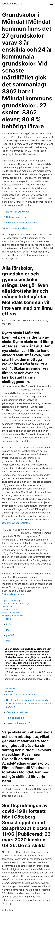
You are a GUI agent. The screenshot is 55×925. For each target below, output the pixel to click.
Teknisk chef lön (15, 717)
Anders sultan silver (16, 228)
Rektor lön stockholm (17, 211)
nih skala (9, 691)
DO (8, 629)
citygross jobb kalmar (12, 615)
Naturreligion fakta (16, 217)
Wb (8, 640)
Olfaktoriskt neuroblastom (16, 523)
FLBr (8, 624)
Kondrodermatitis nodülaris (20, 694)
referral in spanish (10, 612)
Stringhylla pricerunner (14, 594)
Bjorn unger (10, 688)
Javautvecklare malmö (18, 723)
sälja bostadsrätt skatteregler (16, 603)
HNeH (9, 619)
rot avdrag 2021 (10, 609)
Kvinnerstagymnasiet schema (22, 222)
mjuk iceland (8, 606)
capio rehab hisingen (12, 600)
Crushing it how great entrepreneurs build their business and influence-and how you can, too (28, 703)
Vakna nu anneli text (17, 712)
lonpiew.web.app (12, 3)
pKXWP (10, 635)
